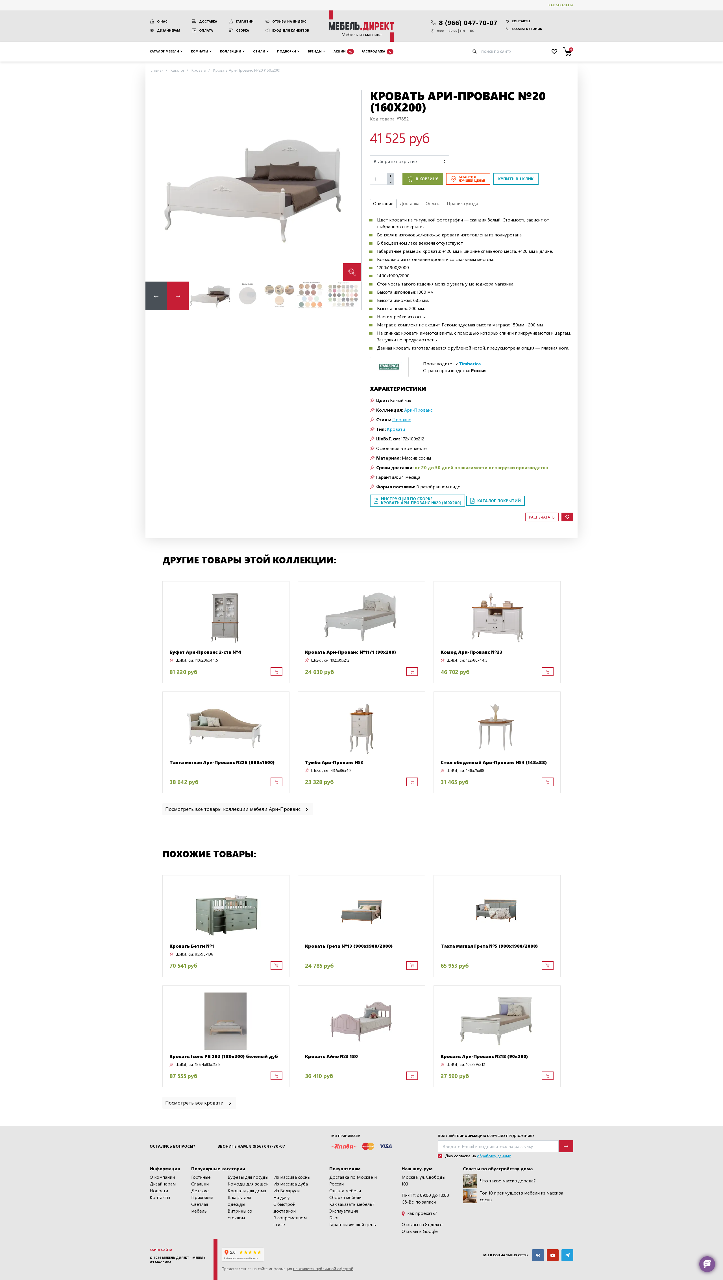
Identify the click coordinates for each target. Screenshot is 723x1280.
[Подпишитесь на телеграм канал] (567, 1255)
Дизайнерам (168, 30)
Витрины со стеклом (240, 1214)
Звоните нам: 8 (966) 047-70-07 (251, 1146)
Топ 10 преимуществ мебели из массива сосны (521, 1196)
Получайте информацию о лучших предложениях (486, 1135)
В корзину (427, 178)
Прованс (401, 419)
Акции (343, 51)
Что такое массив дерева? (508, 1181)
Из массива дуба (290, 1184)
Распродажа (376, 51)
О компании (162, 1177)
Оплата (206, 30)
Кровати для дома (247, 1190)
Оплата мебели (345, 1190)
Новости (159, 1190)
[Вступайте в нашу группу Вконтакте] (538, 1255)
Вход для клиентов (290, 30)
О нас (162, 21)
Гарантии (245, 21)
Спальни (200, 1184)
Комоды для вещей (248, 1184)
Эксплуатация (343, 1211)
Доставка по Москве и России (353, 1180)
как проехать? (421, 1213)
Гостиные (201, 1177)
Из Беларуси (286, 1190)
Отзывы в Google (420, 1231)
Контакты (521, 21)
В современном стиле (290, 1221)
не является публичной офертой (323, 1268)
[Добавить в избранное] (567, 517)
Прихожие (202, 1197)
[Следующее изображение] (352, 185)
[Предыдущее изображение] (154, 185)
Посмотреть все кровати (195, 1102)
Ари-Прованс (418, 410)
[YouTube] (553, 1255)
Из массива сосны (291, 1177)
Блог (334, 1217)
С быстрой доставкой (284, 1207)
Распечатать (542, 517)
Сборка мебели (345, 1197)
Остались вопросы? (172, 1146)
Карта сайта (161, 1250)
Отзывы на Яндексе (422, 1224)
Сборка (242, 30)
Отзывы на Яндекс (289, 21)
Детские (200, 1190)
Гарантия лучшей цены (352, 1224)
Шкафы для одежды (239, 1200)
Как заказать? (560, 5)
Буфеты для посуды (248, 1177)
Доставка (208, 21)
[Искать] (474, 51)
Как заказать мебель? (351, 1204)
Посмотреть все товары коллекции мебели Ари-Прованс (233, 808)
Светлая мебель (199, 1207)
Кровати (396, 429)
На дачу (281, 1197)
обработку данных (494, 1155)
